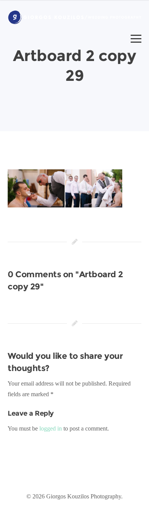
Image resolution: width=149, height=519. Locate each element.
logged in (50, 428)
